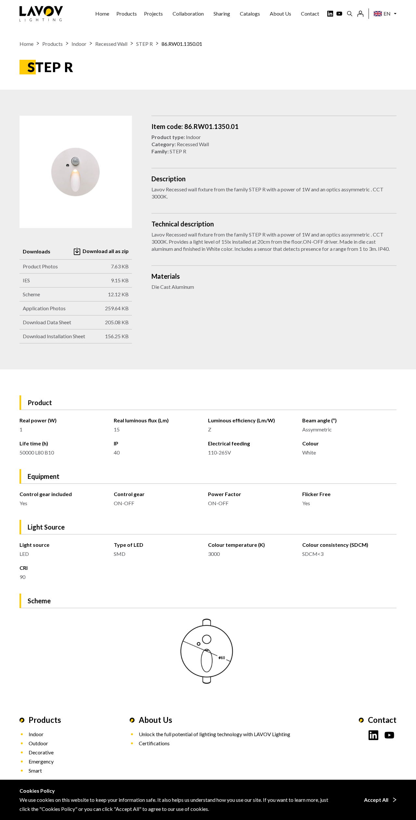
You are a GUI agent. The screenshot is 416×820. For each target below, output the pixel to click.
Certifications (154, 743)
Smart (35, 770)
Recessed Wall (111, 44)
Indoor (79, 44)
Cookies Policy (58, 809)
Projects (153, 13)
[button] (126, 13)
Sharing (222, 13)
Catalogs (250, 13)
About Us (280, 13)
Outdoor (38, 743)
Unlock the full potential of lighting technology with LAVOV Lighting (214, 734)
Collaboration (188, 13)
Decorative (41, 752)
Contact (310, 13)
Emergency (41, 761)
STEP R (144, 44)
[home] (41, 13)
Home (102, 13)
